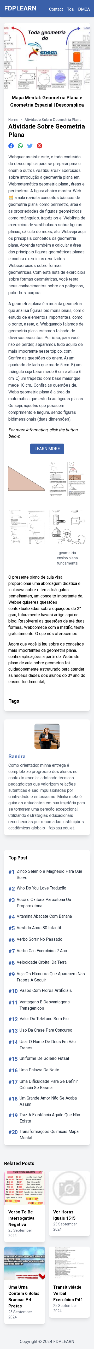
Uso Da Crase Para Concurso (46, 1030)
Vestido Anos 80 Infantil (39, 927)
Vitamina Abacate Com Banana (44, 916)
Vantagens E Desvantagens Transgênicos (45, 1005)
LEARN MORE (47, 448)
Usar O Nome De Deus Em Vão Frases (48, 1044)
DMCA (84, 9)
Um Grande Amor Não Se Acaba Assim (48, 1101)
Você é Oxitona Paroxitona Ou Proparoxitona (44, 902)
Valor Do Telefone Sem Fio (44, 1018)
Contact (56, 9)
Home (13, 120)
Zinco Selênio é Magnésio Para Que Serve (49, 874)
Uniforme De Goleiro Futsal (44, 1058)
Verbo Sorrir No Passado (39, 939)
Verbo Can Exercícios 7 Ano (42, 950)
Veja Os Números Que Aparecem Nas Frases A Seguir (51, 976)
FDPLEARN (20, 8)
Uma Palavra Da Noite (39, 1069)
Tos (70, 9)
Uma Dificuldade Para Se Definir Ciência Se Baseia (49, 1084)
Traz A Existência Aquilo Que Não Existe (50, 1118)
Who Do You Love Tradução (41, 888)
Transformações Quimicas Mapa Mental (49, 1134)
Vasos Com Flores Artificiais (46, 990)
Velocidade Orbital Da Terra (42, 962)
